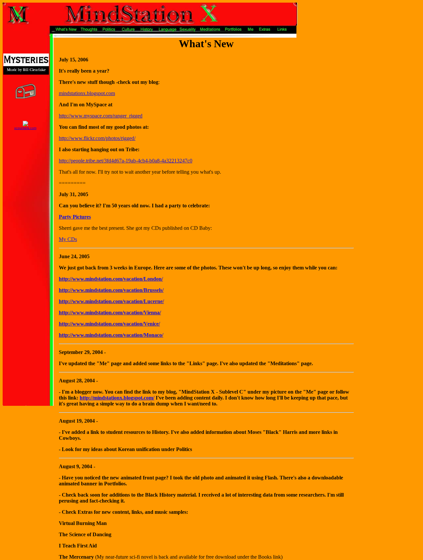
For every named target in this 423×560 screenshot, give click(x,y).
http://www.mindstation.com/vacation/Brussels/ (111, 290)
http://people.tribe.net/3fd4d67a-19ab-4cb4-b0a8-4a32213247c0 (125, 160)
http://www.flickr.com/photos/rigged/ (97, 138)
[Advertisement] (374, 58)
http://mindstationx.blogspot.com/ (117, 398)
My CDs (68, 239)
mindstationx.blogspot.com (87, 93)
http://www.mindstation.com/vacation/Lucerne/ (111, 301)
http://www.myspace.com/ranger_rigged (100, 116)
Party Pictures (75, 217)
